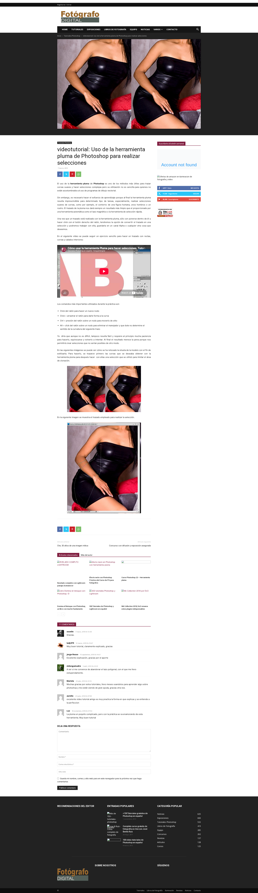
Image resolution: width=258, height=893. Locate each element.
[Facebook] (60, 174)
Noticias (145, 29)
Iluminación (169, 890)
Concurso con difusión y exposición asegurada (130, 545)
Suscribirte (194, 199)
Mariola (70, 681)
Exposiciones (93, 29)
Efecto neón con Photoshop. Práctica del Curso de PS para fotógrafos (101, 580)
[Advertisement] (152, 16)
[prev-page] (59, 614)
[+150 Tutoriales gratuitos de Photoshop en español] (112, 820)
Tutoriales (77, 29)
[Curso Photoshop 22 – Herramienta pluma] (136, 568)
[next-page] (63, 614)
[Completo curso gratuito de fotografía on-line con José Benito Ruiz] (114, 830)
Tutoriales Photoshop (72, 36)
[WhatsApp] (78, 174)
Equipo (133, 29)
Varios (157, 29)
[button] (197, 29)
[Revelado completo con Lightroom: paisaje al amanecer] (72, 571)
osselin (70, 631)
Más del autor (86, 555)
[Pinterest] (72, 174)
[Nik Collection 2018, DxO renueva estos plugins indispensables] (136, 596)
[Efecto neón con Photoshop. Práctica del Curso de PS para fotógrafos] (104, 568)
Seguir (196, 194)
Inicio (59, 36)
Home (65, 29)
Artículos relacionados (68, 555)
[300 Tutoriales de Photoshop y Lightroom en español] (104, 596)
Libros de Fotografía (115, 29)
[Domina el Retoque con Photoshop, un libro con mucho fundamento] (72, 596)
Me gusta (195, 188)
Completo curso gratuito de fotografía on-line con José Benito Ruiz (135, 829)
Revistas (179, 890)
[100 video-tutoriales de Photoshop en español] (114, 842)
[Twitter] (66, 174)
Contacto (171, 29)
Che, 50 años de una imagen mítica (72, 545)
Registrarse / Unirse (64, 5)
